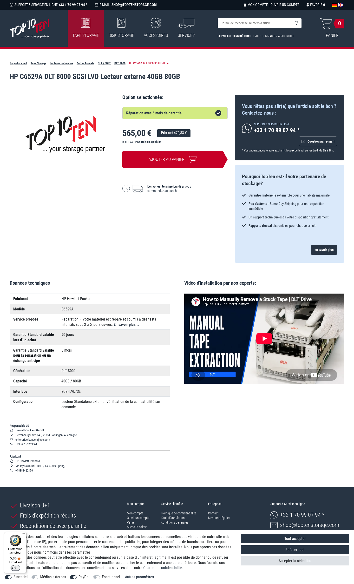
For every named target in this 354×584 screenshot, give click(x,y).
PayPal (84, 577)
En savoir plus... (126, 324)
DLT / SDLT (104, 63)
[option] (289, 210)
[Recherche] (297, 23)
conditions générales (174, 522)
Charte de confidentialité (162, 567)
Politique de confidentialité (178, 513)
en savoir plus (324, 250)
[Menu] (23, 535)
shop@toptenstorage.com (309, 525)
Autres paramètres (139, 577)
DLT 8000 (119, 63)
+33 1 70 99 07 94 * (302, 515)
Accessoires (156, 35)
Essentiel (20, 577)
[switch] (15, 568)
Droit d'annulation (173, 518)
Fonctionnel (111, 577)
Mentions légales (219, 518)
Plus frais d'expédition (148, 142)
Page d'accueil (18, 63)
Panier (131, 522)
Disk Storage (121, 35)
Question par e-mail (321, 141)
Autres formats (85, 63)
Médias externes (53, 577)
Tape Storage (85, 35)
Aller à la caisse (137, 527)
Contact (213, 513)
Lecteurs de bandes (61, 63)
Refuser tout (295, 549)
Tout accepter (295, 538)
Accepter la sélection (295, 560)
